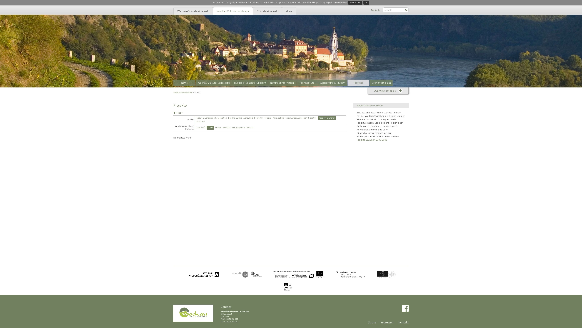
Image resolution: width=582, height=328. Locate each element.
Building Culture (235, 118)
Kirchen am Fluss (381, 83)
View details (355, 2)
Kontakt (404, 322)
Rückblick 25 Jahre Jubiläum (250, 83)
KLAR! (210, 128)
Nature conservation (282, 83)
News (184, 83)
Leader (218, 128)
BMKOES (227, 128)
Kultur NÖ (201, 128)
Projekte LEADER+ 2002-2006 (372, 140)
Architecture (307, 83)
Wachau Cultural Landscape (213, 83)
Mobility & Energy (327, 118)
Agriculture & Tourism (332, 83)
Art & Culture (278, 118)
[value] (406, 10)
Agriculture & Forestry (253, 118)
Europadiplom (238, 128)
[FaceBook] (405, 309)
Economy (201, 121)
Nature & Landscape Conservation (212, 118)
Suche (372, 322)
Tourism (267, 118)
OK (366, 2)
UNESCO (250, 128)
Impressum (387, 322)
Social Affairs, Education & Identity (301, 118)
